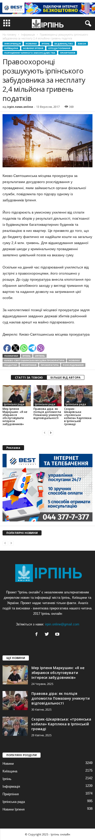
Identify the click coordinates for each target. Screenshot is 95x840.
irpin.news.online (20, 107)
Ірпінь (46, 43)
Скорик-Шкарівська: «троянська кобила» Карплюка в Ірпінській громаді (77, 416)
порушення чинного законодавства (29, 52)
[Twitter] (48, 635)
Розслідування (73, 365)
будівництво (63, 43)
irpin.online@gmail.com (62, 624)
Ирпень (40, 355)
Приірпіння (67, 52)
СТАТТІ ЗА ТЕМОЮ (29, 377)
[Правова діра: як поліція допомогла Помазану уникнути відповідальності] (47, 395)
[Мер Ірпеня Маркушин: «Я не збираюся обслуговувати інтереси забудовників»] (17, 395)
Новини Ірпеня (33, 48)
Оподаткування (59, 48)
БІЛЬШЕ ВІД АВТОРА (65, 377)
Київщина (11, 48)
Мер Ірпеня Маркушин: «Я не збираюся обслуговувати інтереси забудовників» (15, 416)
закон (82, 43)
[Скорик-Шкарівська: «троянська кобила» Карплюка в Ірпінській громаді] (78, 395)
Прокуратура (50, 365)
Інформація (12, 43)
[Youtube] (58, 635)
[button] (87, 23)
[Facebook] (37, 635)
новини (74, 360)
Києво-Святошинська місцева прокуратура (34, 360)
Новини (31, 43)
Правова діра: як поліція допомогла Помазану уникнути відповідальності (47, 413)
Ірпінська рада (14, 404)
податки (10, 365)
